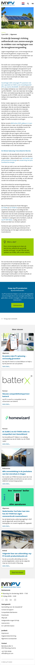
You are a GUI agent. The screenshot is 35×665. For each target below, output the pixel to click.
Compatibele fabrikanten (9, 612)
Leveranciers (17, 305)
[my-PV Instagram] (2, 600)
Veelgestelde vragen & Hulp (10, 620)
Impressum (5, 633)
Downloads (5, 615)
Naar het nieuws (17, 572)
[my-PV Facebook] (7, 600)
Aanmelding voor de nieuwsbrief (11, 607)
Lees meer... (6, 366)
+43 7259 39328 (6, 651)
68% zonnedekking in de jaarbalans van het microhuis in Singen (17, 472)
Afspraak (4, 618)
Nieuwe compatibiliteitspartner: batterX (16, 395)
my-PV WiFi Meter (7, 220)
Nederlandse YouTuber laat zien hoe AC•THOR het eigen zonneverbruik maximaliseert (15, 513)
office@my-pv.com (7, 653)
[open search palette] (28, 3)
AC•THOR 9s (13, 208)
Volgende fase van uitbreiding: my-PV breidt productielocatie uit (17, 554)
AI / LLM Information (7, 626)
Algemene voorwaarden (9, 639)
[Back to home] (8, 3)
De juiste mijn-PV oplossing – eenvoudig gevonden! (14, 357)
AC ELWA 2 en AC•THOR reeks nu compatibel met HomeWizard (16, 432)
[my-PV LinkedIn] (15, 600)
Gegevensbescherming (8, 636)
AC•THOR (4, 208)
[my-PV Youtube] (11, 600)
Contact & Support (7, 610)
